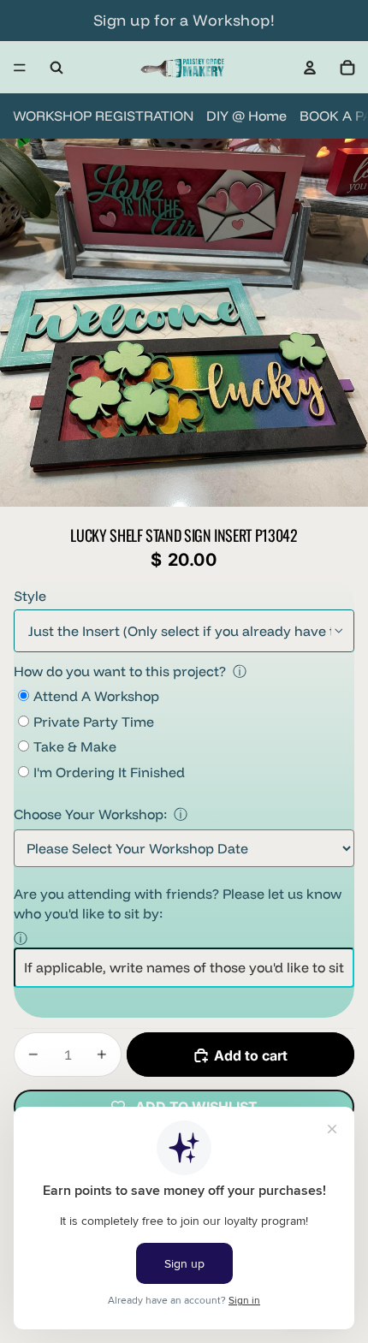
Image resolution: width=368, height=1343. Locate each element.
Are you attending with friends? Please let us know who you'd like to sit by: (177, 903)
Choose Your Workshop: (90, 814)
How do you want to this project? (120, 671)
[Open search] (56, 67)
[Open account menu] (310, 67)
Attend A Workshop (96, 695)
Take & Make (74, 746)
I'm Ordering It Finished (109, 772)
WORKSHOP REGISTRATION (103, 115)
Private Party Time (93, 721)
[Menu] (19, 67)
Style (30, 595)
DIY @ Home (246, 115)
